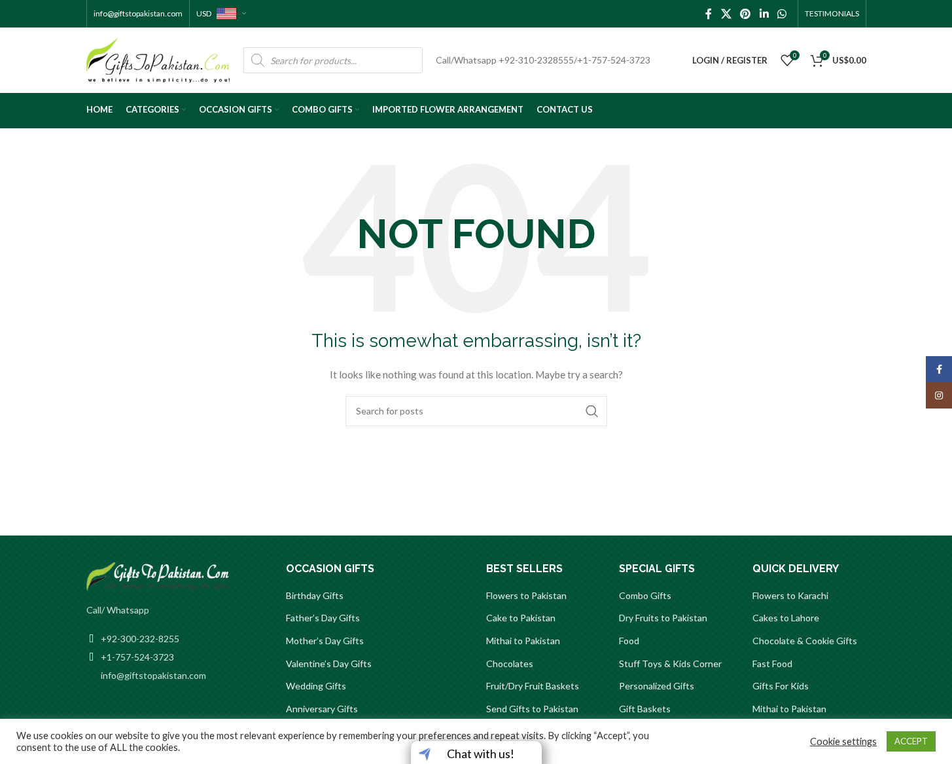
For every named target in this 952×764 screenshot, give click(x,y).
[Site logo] (158, 59)
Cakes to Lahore (785, 617)
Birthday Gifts (315, 595)
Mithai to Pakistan (523, 640)
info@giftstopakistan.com (138, 13)
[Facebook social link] (708, 14)
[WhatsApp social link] (781, 14)
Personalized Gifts (656, 685)
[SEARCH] (592, 411)
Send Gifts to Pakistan (532, 708)
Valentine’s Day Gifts (329, 663)
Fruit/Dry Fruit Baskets (532, 685)
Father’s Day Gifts (323, 617)
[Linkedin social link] (764, 14)
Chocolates (509, 663)
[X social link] (725, 14)
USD (204, 13)
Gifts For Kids (780, 685)
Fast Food (772, 663)
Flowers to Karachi (790, 595)
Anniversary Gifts (322, 708)
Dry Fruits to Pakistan (663, 617)
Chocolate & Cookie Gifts (804, 640)
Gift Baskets (645, 708)
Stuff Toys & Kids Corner (670, 663)
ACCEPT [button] (911, 741)
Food (629, 640)
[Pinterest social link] (745, 14)
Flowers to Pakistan (526, 595)
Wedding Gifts (316, 685)
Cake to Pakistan (520, 617)
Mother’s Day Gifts (325, 640)
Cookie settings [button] (843, 741)
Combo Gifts (645, 595)
